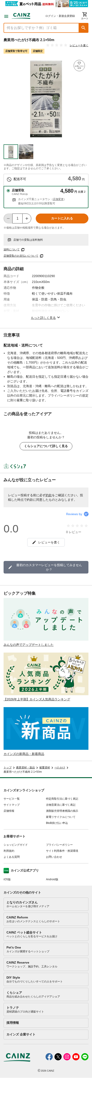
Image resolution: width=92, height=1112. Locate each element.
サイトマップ (12, 804)
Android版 (52, 879)
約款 (49, 495)
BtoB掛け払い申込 (57, 823)
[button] (83, 28)
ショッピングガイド (16, 844)
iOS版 (7, 879)
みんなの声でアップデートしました (29, 644)
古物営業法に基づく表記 (60, 804)
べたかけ (59, 767)
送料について (12, 249)
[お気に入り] (79, 65)
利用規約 (9, 850)
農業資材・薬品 (25, 767)
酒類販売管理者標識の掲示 (62, 810)
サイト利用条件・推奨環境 (62, 850)
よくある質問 (12, 856)
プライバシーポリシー (59, 844)
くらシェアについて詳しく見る (46, 446)
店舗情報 (9, 810)
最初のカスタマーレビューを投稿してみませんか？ (49, 567)
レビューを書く (79, 45)
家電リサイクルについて (60, 817)
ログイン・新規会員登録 (60, 16)
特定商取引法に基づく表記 (62, 798)
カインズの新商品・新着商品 (24, 754)
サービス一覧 (12, 798)
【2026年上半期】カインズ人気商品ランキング (37, 699)
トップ (8, 767)
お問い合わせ (54, 856)
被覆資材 (44, 767)
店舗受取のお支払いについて (21, 255)
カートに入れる (62, 218)
